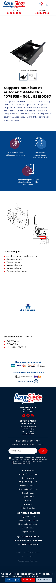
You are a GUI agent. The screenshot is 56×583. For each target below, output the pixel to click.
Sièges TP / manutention (28, 520)
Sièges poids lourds (28, 517)
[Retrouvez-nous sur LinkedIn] (28, 415)
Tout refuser (28, 579)
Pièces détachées (28, 508)
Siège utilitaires (28, 478)
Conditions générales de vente (28, 552)
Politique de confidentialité (28, 561)
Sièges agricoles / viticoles (28, 489)
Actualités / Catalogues (28, 540)
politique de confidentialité (21, 463)
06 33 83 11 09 (42, 13)
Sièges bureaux (28, 497)
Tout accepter (12, 579)
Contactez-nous (28, 433)
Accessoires (28, 504)
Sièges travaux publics (28, 482)
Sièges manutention (28, 485)
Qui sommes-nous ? (28, 537)
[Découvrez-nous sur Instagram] (32, 415)
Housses (28, 500)
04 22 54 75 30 (14, 13)
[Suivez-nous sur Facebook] (23, 415)
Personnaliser (44, 579)
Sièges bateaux (28, 493)
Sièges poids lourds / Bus (28, 474)
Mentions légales (28, 556)
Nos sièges (28, 471)
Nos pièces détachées (28, 513)
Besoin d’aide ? (28, 422)
